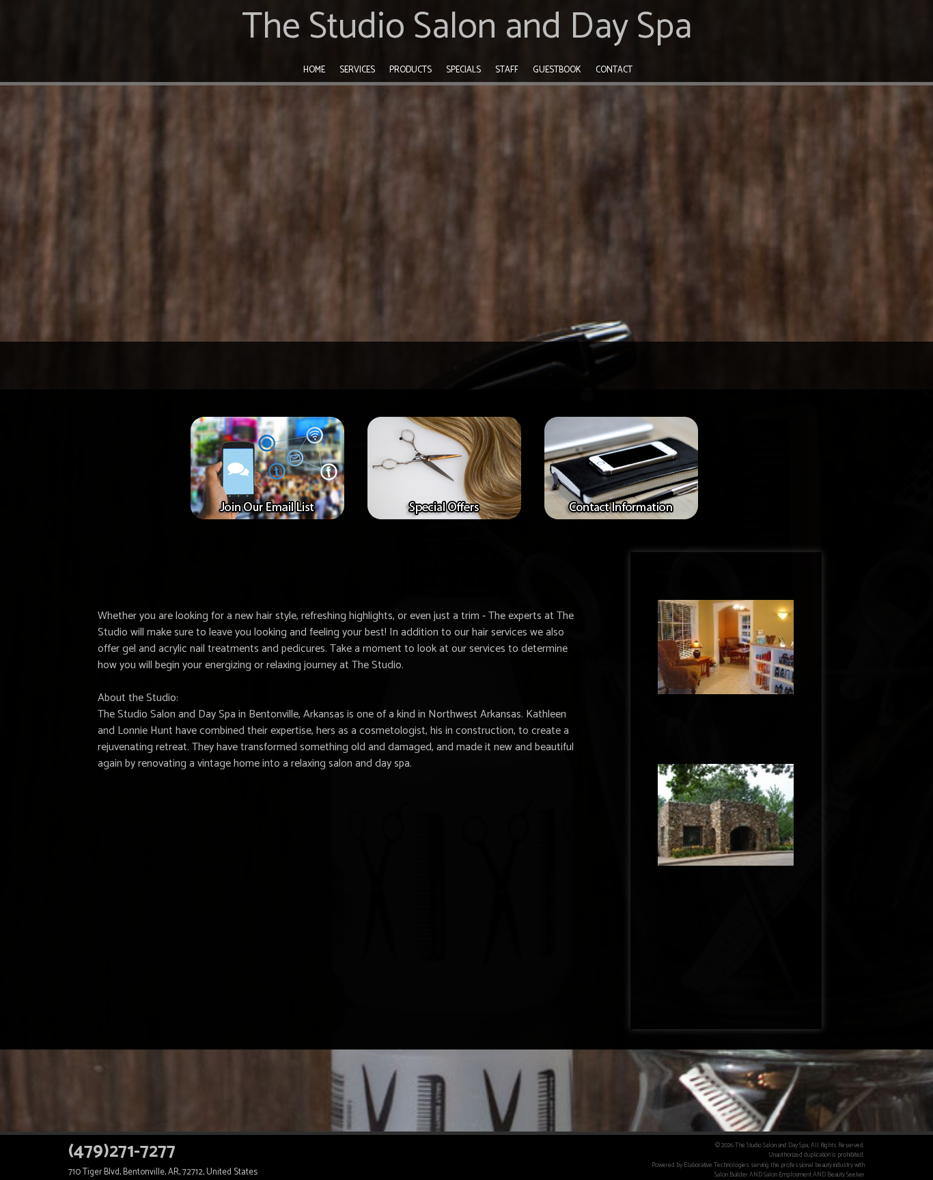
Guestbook (557, 70)
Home (314, 70)
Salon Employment (787, 1174)
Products (410, 70)
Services (357, 70)
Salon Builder (731, 1174)
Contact (614, 70)
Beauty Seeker (846, 1174)
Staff (506, 70)
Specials (463, 70)
